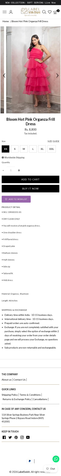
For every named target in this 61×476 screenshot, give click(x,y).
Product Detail (11, 207)
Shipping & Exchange (14, 310)
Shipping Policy (10, 394)
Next (57, 70)
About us (7, 379)
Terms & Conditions (30, 394)
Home (6, 21)
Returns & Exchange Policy (17, 399)
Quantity (6, 162)
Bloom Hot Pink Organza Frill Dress (30, 21)
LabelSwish (24, 471)
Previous (4, 70)
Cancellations (40, 399)
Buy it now (30, 188)
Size (30, 141)
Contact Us (19, 379)
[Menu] (5, 12)
